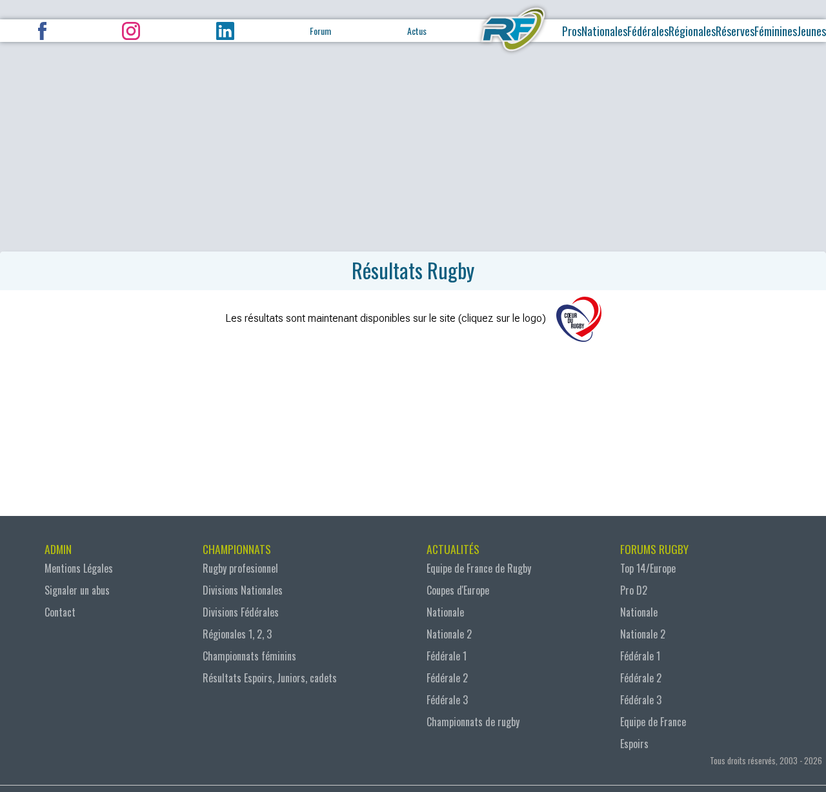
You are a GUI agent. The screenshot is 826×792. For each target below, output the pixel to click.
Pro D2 (633, 590)
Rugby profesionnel (240, 568)
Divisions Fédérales (241, 612)
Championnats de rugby (473, 721)
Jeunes (811, 31)
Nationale (445, 612)
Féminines (775, 31)
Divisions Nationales (243, 590)
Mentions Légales (79, 568)
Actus (417, 30)
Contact (60, 612)
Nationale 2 (449, 634)
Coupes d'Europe (458, 590)
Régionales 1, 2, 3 (237, 634)
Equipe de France (653, 721)
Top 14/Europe (648, 568)
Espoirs (634, 743)
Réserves (735, 31)
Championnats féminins (249, 656)
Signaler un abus (77, 590)
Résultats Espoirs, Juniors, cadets (270, 678)
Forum (320, 30)
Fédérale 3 (447, 700)
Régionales (692, 31)
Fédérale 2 (447, 678)
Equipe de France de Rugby (479, 568)
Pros (571, 31)
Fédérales (648, 31)
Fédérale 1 (447, 656)
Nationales (604, 31)
